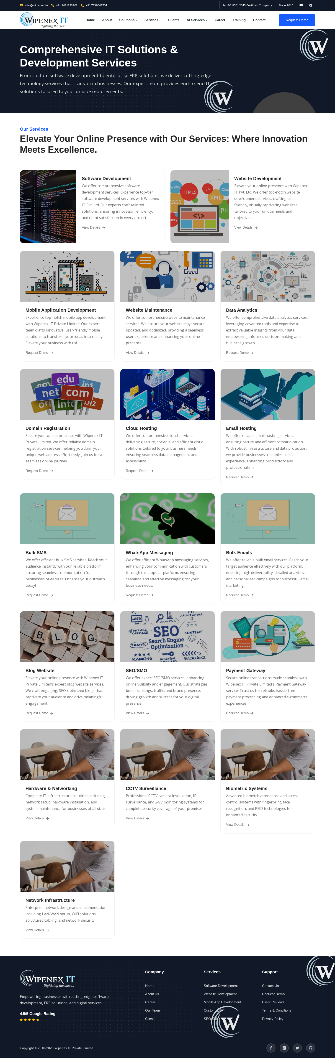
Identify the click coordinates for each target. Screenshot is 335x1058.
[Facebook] (271, 1048)
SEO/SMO (212, 1019)
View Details (91, 227)
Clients (173, 20)
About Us (152, 994)
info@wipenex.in (36, 5)
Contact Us (270, 986)
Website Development (220, 994)
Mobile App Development (222, 1002)
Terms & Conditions (276, 1010)
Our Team (152, 1010)
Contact (259, 20)
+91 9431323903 (66, 5)
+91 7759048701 (96, 5)
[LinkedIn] (284, 1048)
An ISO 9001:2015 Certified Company (247, 5)
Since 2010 (285, 5)
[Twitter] (297, 1048)
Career (220, 20)
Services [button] (151, 20)
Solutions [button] (126, 20)
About (107, 20)
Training (239, 20)
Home (90, 20)
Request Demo (297, 20)
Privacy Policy (272, 1019)
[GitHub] (310, 1048)
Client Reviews (273, 1002)
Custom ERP (214, 1010)
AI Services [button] (196, 20)
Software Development (221, 986)
